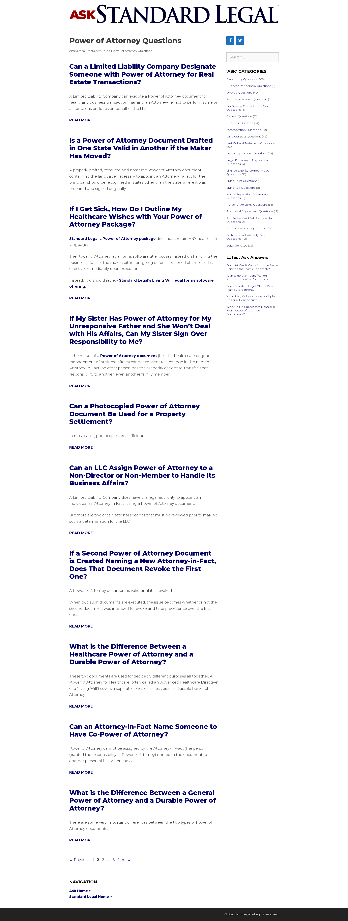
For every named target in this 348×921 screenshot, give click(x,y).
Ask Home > (80, 891)
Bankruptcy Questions (242, 79)
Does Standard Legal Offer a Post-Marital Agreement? (250, 287)
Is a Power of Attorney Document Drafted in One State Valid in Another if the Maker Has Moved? (141, 148)
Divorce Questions (239, 92)
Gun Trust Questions (240, 123)
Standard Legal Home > (90, 897)
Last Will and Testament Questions (250, 143)
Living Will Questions (240, 187)
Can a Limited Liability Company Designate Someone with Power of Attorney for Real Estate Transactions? (142, 74)
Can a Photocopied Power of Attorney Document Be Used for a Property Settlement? (134, 414)
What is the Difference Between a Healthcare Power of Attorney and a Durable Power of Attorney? (131, 654)
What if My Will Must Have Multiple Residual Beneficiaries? (250, 298)
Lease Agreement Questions (246, 153)
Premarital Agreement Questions (249, 211)
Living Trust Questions (241, 181)
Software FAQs (236, 245)
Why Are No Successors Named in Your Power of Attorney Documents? (250, 310)
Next (124, 860)
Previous (79, 860)
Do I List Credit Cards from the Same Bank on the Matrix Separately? (252, 267)
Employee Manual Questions (246, 99)
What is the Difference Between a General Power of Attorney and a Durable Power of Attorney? (142, 800)
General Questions (239, 116)
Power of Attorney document (128, 356)
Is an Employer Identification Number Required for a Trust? (247, 277)
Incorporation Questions (243, 130)
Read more (81, 120)
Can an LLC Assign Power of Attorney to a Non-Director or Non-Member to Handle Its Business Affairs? (142, 475)
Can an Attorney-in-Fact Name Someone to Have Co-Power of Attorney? (143, 730)
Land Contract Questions (243, 136)
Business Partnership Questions (248, 86)
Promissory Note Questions (246, 228)
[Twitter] (240, 40)
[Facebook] (230, 40)
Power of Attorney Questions (246, 204)
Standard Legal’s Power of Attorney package (112, 238)
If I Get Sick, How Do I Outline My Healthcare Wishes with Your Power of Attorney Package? (135, 216)
